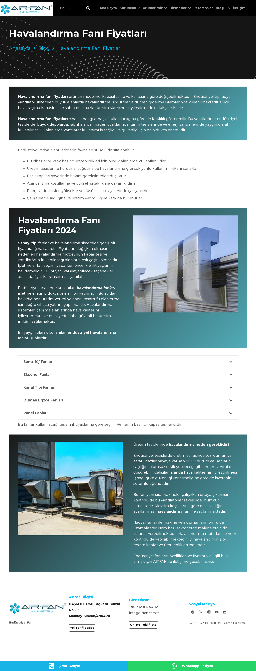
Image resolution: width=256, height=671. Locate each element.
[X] (201, 612)
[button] (88, 8)
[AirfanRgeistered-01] (26, 9)
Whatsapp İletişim (197, 666)
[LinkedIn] (225, 612)
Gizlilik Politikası (210, 623)
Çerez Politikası (234, 623)
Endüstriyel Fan (21, 622)
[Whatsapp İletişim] (176, 666)
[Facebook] (193, 612)
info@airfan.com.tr (144, 613)
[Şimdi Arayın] (53, 666)
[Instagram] (209, 612)
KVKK (193, 623)
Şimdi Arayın (69, 666)
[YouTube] (217, 612)
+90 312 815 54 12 (143, 607)
